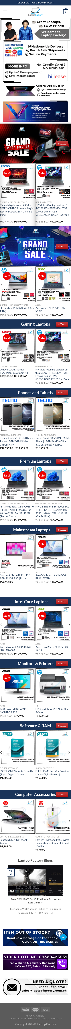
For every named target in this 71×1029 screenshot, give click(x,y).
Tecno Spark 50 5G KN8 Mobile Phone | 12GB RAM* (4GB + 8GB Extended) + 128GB (53, 441)
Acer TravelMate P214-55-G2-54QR (52, 649)
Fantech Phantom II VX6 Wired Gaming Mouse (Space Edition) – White (52, 843)
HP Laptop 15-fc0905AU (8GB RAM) (17, 309)
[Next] (69, 358)
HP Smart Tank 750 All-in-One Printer (52, 711)
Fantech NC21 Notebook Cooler (13, 841)
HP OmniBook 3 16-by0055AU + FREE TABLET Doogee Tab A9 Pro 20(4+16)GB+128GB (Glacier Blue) (52, 511)
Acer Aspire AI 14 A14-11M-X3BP (51, 309)
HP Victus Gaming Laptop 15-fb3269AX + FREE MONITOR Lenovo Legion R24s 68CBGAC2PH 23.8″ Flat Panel (52, 210)
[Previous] (9, 892)
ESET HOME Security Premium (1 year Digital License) (52, 773)
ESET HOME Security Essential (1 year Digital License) (16, 773)
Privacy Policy (35, 1016)
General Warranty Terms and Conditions (36, 1018)
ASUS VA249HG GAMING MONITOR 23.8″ (14, 711)
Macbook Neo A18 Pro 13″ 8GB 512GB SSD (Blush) (14, 577)
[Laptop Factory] (35, 11)
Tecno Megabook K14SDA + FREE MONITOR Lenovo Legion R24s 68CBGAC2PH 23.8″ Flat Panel (17, 210)
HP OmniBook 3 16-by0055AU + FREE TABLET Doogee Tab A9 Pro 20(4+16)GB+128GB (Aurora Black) (17, 511)
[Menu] (5, 11)
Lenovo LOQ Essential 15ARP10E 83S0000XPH (14, 371)
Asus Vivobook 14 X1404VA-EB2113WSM (51, 577)
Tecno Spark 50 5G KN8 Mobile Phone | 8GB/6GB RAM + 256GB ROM (17, 441)
